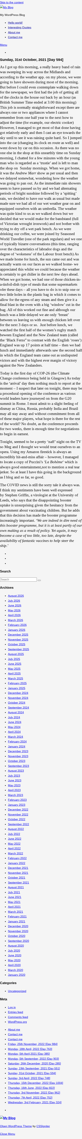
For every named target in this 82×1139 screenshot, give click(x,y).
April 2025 (14, 673)
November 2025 (18, 639)
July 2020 (14, 950)
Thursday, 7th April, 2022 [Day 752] (30, 1097)
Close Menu (7, 1133)
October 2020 (16, 935)
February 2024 (17, 741)
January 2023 (16, 804)
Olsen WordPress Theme (16, 1126)
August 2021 (16, 887)
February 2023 (17, 799)
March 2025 (15, 678)
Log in (12, 1007)
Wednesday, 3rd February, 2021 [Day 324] (35, 1102)
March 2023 (15, 795)
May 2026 (14, 610)
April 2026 (14, 615)
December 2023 (18, 751)
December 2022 (18, 809)
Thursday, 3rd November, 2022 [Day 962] (34, 1092)
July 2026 (14, 600)
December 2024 (18, 692)
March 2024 (15, 736)
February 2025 (17, 683)
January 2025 (16, 688)
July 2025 (14, 659)
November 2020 (18, 931)
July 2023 (14, 775)
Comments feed (18, 1017)
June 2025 (14, 663)
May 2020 (14, 960)
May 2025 (14, 668)
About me (14, 1029)
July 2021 (14, 892)
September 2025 (18, 649)
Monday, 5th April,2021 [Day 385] (29, 1053)
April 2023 (14, 790)
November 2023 (18, 756)
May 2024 (14, 727)
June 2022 (14, 838)
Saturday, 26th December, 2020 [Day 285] (34, 1063)
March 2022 (15, 853)
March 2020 (15, 970)
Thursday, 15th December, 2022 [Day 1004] (35, 1082)
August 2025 (16, 654)
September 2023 (18, 765)
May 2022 (14, 843)
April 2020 (14, 965)
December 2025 (18, 634)
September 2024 (18, 707)
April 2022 (14, 848)
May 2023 (14, 785)
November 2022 (18, 814)
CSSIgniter (43, 1126)
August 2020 (16, 945)
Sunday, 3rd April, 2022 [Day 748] (29, 1078)
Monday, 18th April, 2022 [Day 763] (30, 1049)
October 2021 (16, 877)
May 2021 (14, 902)
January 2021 (16, 921)
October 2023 (16, 761)
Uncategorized (17, 991)
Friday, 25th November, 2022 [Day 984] (33, 1044)
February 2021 (17, 916)
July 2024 (14, 717)
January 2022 (16, 863)
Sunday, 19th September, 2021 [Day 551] (34, 1068)
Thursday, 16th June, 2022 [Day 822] (31, 1087)
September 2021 (18, 882)
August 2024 (16, 712)
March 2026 (15, 620)
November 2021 (18, 872)
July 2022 (14, 834)
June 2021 (14, 897)
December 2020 (18, 926)
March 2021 (15, 911)
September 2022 (18, 824)
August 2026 (16, 595)
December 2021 (18, 867)
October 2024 (16, 702)
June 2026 (14, 605)
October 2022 (16, 819)
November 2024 (18, 697)
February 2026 (17, 624)
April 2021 (14, 906)
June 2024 (14, 722)
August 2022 (16, 829)
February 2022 (17, 858)
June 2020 (14, 955)
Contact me (15, 1034)
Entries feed (15, 1012)
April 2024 (14, 731)
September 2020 (18, 940)
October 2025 (16, 644)
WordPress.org (17, 1021)
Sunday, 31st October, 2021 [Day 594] (32, 1073)
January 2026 (16, 629)
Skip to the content (11, 2)
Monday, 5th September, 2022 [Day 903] (33, 1058)
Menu (3, 44)
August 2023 (16, 770)
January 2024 (16, 746)
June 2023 (14, 780)
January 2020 (16, 974)
